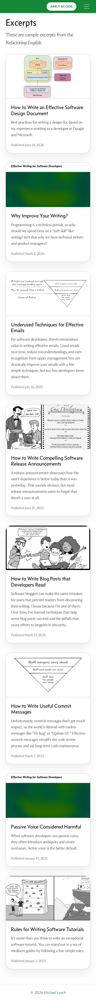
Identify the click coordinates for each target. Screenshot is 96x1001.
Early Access (62, 6)
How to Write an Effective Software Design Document (47, 110)
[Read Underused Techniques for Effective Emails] (48, 293)
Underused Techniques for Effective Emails (47, 327)
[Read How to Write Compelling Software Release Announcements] (48, 427)
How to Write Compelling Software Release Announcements (47, 461)
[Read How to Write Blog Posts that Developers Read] (48, 548)
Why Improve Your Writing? (39, 215)
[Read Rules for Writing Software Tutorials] (48, 898)
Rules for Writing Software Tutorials (47, 929)
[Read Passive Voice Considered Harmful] (48, 796)
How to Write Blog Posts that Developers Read (40, 581)
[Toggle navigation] (86, 6)
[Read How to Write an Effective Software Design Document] (48, 76)
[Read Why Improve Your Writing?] (48, 185)
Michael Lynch (55, 992)
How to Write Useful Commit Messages (41, 709)
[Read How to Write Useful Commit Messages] (48, 675)
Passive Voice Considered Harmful (46, 826)
